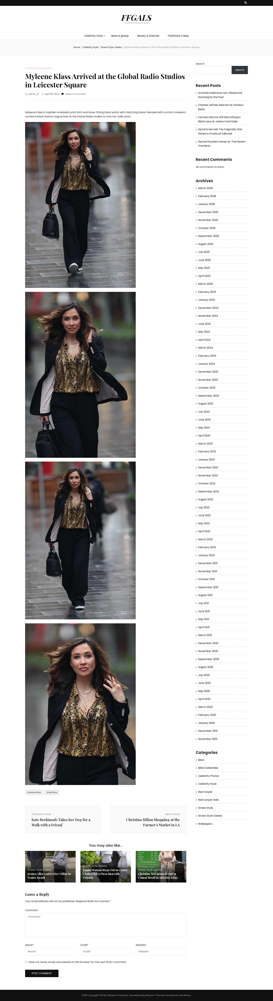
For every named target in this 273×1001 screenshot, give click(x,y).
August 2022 (205, 499)
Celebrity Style (93, 36)
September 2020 (208, 659)
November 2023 (208, 380)
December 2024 (208, 308)
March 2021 (205, 635)
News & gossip (120, 36)
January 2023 (206, 459)
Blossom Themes (155, 995)
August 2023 (205, 403)
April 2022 (204, 531)
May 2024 (204, 332)
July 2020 (204, 675)
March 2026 (205, 188)
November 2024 (208, 316)
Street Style (52, 792)
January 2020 (206, 723)
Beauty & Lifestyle (148, 36)
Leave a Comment (75, 94)
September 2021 (208, 587)
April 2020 (204, 699)
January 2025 (206, 300)
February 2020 (207, 715)
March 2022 (205, 539)
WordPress (185, 995)
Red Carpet (205, 792)
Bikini (201, 760)
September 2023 (208, 396)
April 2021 (204, 627)
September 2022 (208, 491)
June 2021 (204, 611)
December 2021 (208, 563)
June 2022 (204, 515)
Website (141, 945)
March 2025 (205, 284)
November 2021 (207, 571)
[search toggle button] (245, 3)
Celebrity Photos (208, 776)
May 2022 (204, 523)
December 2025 (208, 212)
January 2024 (206, 364)
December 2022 (208, 467)
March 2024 (205, 348)
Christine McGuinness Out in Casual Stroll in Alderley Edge (158, 875)
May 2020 (204, 691)
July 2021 (203, 603)
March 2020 (205, 707)
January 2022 (206, 555)
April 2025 (204, 276)
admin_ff (33, 94)
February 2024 (207, 356)
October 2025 (206, 228)
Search (200, 64)
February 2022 (207, 547)
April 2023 (204, 435)
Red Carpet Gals (208, 800)
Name (29, 945)
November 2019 (207, 739)
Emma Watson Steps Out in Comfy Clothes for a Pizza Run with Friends (105, 873)
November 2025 (208, 220)
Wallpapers (205, 824)
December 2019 (208, 731)
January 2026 (206, 204)
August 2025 (205, 244)
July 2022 (203, 507)
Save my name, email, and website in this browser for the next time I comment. (78, 962)
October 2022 (206, 483)
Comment (31, 910)
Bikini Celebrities (208, 768)
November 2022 (208, 475)
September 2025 (208, 236)
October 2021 (206, 579)
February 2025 (207, 292)
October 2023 (206, 387)
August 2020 (205, 667)
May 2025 (204, 268)
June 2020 (204, 683)
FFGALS (136, 17)
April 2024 (204, 340)
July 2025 (204, 252)
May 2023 (204, 427)
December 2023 (208, 372)
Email (84, 945)
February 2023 (207, 451)
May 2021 (203, 619)
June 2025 (204, 260)
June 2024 (204, 324)
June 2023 (204, 419)
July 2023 (203, 412)
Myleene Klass (34, 792)
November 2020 (208, 651)
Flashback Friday (178, 36)
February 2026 (207, 196)
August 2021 (205, 595)
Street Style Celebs (39, 68)
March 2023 (205, 443)
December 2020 (208, 643)
